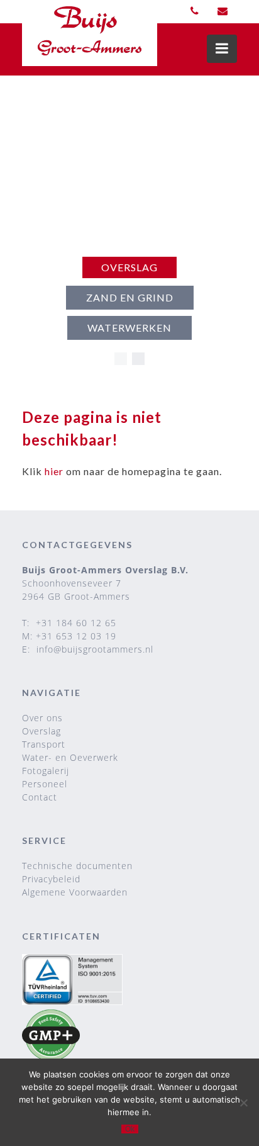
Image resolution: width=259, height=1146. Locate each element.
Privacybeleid (51, 879)
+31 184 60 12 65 (76, 623)
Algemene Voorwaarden (75, 892)
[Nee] (243, 1102)
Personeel (44, 784)
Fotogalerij (45, 771)
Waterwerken (129, 328)
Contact (39, 797)
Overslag (129, 267)
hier (54, 471)
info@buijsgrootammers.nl (94, 649)
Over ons (42, 718)
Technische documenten (77, 866)
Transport (43, 744)
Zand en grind (130, 297)
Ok (130, 1129)
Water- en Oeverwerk (70, 757)
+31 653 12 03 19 (76, 636)
